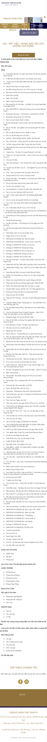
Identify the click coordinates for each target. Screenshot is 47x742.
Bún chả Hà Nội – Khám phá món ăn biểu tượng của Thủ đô (26, 141)
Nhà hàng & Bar (24, 26)
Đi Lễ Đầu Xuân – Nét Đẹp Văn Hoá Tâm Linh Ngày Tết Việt (26, 488)
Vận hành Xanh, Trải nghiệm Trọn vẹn (18, 444)
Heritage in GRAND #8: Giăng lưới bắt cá (20, 254)
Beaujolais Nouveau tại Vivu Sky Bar (18, 117)
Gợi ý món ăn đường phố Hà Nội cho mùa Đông (22, 200)
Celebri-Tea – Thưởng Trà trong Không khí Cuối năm (23, 152)
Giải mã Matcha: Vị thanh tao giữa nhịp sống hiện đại (23, 189)
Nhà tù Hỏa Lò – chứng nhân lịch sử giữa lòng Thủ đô (24, 334)
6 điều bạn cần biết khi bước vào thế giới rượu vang (23, 79)
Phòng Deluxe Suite (12, 581)
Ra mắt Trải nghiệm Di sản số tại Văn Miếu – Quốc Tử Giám (26, 370)
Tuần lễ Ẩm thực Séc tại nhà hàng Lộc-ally (20, 438)
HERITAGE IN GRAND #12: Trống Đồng (19, 515)
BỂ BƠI (8, 557)
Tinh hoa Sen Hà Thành (14, 419)
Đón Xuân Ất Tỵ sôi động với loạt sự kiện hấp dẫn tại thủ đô (26, 494)
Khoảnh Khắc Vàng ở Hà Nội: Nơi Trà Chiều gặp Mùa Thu (25, 289)
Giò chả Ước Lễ (11, 533)
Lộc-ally (8, 639)
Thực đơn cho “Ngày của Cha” (16, 400)
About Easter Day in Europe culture (18, 86)
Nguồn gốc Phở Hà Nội (13, 331)
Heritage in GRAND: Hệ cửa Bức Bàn (18, 257)
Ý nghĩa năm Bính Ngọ (13, 480)
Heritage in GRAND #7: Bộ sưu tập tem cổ (20, 251)
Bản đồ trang (6, 66)
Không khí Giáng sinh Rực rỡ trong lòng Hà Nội (22, 292)
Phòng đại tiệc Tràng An (14, 599)
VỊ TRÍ (8, 617)
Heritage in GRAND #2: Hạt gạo (16, 524)
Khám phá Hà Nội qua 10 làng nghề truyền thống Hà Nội (24, 283)
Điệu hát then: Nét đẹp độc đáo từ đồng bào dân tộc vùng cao (26, 491)
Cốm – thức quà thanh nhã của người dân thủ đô (22, 172)
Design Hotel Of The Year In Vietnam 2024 (20, 175)
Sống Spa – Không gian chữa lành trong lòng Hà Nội (23, 391)
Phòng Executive (11, 578)
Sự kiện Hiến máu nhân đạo (15, 545)
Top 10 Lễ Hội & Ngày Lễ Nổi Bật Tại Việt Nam (21, 422)
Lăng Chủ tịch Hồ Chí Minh (15, 295)
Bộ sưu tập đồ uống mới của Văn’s (17, 135)
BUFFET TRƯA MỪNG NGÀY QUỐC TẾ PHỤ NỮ (23, 138)
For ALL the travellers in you (15, 186)
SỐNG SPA (10, 554)
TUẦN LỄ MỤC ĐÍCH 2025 (15, 441)
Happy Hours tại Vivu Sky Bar (16, 236)
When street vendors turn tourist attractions (20, 466)
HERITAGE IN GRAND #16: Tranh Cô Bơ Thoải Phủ (23, 242)
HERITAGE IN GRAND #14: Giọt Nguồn (19, 521)
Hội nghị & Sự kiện (33, 26)
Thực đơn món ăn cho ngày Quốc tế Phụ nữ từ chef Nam (25, 403)
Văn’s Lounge (10, 648)
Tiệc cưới (9, 602)
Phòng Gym (10, 560)
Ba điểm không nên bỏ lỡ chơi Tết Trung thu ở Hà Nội (24, 89)
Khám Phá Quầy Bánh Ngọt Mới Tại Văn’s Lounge (23, 286)
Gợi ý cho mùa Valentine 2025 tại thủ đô (19, 192)
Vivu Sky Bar (10, 645)
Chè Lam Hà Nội (11, 160)
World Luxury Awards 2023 (15, 469)
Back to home (23, 55)
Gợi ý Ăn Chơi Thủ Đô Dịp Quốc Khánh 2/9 (18, 564)
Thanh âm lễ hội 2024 (13, 397)
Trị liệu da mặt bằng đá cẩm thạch (17, 435)
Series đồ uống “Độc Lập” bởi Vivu (17, 388)
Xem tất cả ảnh (29, 33)
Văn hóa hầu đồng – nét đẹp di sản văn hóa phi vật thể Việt (25, 506)
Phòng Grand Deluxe (13, 575)
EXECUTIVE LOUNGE (13, 651)
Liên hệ (8, 611)
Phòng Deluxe (10, 572)
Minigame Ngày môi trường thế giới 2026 (19, 317)
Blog (3, 70)
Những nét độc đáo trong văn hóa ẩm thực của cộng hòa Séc (26, 341)
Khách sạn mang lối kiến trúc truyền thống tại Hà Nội (23, 280)
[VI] (44, 17)
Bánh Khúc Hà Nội (12, 95)
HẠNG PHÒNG (15, 26)
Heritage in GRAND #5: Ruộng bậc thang (19, 248)
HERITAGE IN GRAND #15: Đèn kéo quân (20, 239)
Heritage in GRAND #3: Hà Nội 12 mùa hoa (20, 245)
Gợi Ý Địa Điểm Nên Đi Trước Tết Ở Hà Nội (20, 208)
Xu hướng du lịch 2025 (13, 477)
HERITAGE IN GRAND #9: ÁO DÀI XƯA (19, 527)
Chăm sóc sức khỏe (9, 550)
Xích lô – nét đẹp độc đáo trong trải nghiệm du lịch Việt (24, 542)
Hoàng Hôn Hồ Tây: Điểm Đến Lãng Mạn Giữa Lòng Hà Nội (25, 264)
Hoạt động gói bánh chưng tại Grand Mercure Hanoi (23, 272)
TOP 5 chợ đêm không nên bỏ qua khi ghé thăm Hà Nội (24, 429)
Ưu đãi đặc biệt (41, 26)
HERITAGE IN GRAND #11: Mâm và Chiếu (20, 512)
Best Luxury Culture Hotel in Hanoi (17, 120)
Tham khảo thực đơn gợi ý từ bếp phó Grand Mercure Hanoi (26, 394)
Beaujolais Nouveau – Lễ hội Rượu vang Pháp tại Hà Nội (25, 114)
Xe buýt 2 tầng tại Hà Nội (14, 539)
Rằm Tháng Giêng (12, 373)
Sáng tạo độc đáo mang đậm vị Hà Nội (19, 385)
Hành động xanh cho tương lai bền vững (19, 233)
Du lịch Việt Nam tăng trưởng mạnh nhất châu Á (22, 183)
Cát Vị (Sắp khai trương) (14, 642)
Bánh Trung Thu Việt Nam (14, 101)
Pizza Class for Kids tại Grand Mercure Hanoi (21, 362)
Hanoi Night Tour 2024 (13, 536)
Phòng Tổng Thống (12, 584)
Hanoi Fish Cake (7, 589)
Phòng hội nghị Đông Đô (14, 596)
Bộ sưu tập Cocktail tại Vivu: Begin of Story (20, 132)
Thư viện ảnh (10, 614)
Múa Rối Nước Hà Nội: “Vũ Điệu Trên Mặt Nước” (22, 325)
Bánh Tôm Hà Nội (12, 98)
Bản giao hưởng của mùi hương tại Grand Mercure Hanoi (25, 92)
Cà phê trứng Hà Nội (13, 530)
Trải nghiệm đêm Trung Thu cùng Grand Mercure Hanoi (24, 432)
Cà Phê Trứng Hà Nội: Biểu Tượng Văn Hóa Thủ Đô (23, 144)
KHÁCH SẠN (5, 26)
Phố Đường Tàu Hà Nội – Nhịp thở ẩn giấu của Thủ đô (24, 359)
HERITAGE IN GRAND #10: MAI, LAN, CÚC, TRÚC (23, 509)
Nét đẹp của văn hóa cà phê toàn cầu (18, 328)
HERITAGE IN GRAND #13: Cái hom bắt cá (20, 518)
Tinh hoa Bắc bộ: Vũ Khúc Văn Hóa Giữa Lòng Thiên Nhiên (26, 416)
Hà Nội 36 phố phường (13, 220)
